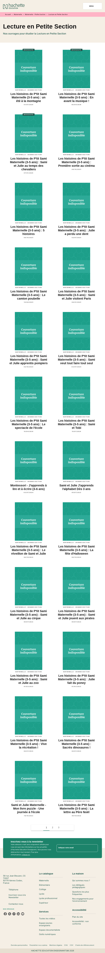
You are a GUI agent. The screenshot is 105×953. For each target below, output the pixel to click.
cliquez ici (26, 855)
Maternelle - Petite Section (35, 14)
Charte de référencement (84, 945)
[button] (65, 828)
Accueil (8, 14)
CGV (71, 945)
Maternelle (18, 14)
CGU (66, 945)
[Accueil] (14, 6)
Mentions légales (55, 945)
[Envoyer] (95, 848)
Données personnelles (19, 945)
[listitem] (5, 914)
